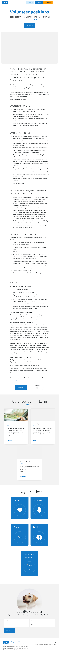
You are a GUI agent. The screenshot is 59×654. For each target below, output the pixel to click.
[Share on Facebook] (35, 388)
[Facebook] (12, 642)
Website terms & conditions (45, 642)
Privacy (54, 642)
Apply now (29, 25)
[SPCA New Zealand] (5, 2)
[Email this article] (38, 388)
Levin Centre (31, 19)
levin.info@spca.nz (15, 380)
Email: (7, 625)
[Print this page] (30, 388)
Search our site (54, 2)
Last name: (34, 621)
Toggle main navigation (57, 3)
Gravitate (54, 646)
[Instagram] (15, 642)
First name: (8, 621)
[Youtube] (19, 642)
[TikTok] (22, 642)
